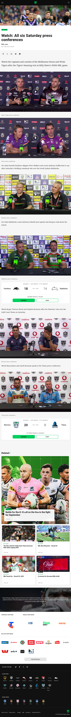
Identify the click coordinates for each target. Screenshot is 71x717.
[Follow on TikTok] (15, 666)
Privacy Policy (12, 712)
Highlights (24, 300)
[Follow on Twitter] (23, 666)
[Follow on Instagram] (27, 666)
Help (23, 712)
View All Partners (35, 659)
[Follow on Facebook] (19, 666)
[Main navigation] (2, 3)
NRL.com (4, 44)
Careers (19, 712)
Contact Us (28, 712)
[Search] (69, 3)
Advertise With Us (36, 712)
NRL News (4, 29)
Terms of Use (4, 712)
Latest (47, 300)
